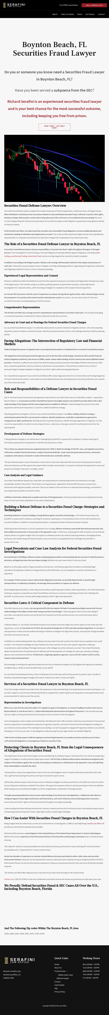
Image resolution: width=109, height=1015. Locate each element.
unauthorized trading (19, 256)
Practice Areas (67, 14)
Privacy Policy (59, 992)
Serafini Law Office (94, 823)
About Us (58, 968)
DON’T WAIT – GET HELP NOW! (54, 127)
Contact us (8, 879)
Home (56, 964)
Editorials (90, 14)
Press (79, 14)
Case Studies (59, 985)
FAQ (55, 988)
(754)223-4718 (8, 978)
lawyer (96, 101)
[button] (94, 5)
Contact (101, 14)
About (55, 14)
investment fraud (35, 256)
